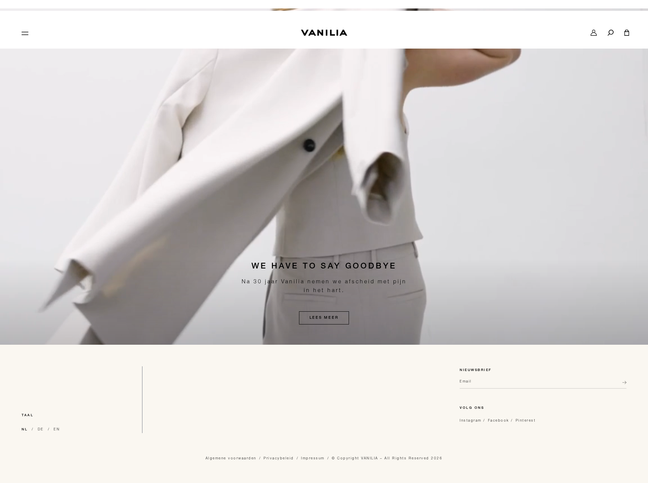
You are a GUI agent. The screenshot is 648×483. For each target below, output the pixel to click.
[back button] (622, 385)
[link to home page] (324, 33)
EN (57, 429)
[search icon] (611, 33)
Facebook (498, 420)
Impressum (313, 458)
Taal (27, 415)
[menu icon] (24, 32)
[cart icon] (626, 33)
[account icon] (594, 33)
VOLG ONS (472, 408)
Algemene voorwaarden (231, 458)
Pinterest (526, 420)
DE (41, 429)
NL (25, 429)
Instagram (471, 420)
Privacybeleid (279, 458)
